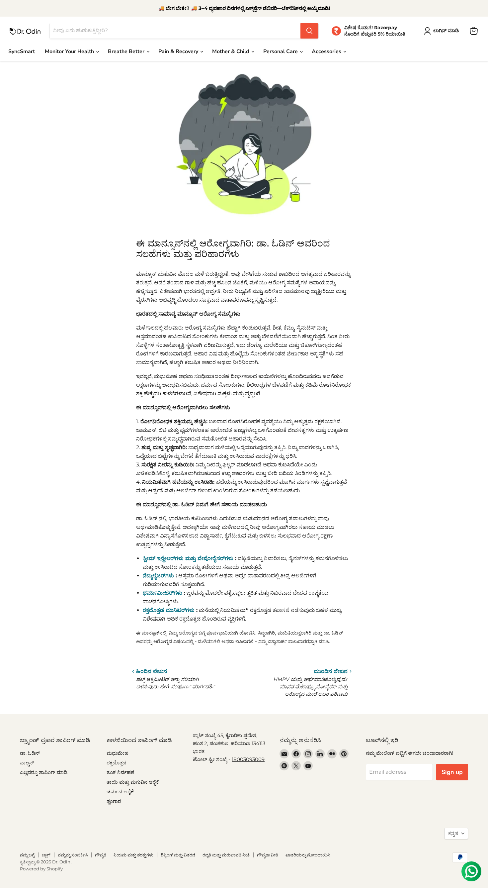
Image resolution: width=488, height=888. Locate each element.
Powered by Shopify (41, 868)
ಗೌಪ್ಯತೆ (100, 854)
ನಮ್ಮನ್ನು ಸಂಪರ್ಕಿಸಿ (73, 854)
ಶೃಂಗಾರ (114, 801)
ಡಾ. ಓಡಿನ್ (30, 753)
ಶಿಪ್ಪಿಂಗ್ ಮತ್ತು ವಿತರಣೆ (178, 854)
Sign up (452, 772)
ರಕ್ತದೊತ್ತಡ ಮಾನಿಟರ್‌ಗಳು (169, 610)
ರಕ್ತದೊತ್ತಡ (116, 762)
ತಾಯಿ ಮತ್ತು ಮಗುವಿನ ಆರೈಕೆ (133, 782)
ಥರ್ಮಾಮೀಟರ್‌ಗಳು (162, 593)
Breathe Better (127, 51)
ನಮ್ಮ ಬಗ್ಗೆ (27, 854)
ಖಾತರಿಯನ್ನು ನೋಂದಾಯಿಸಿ (307, 854)
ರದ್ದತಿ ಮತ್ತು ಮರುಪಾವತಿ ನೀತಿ (226, 854)
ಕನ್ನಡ (453, 834)
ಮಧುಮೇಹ (117, 753)
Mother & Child (231, 51)
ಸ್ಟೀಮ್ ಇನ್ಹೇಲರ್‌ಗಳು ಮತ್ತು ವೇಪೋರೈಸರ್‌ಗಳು (188, 558)
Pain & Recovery (179, 51)
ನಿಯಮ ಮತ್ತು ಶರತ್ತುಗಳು (133, 854)
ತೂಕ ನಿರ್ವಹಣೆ (120, 772)
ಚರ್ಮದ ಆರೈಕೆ (120, 791)
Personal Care (281, 51)
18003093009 (248, 759)
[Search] (309, 31)
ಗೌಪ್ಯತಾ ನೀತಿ (267, 854)
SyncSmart (21, 51)
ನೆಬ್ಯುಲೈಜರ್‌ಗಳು (158, 575)
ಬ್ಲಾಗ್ (46, 854)
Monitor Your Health (70, 51)
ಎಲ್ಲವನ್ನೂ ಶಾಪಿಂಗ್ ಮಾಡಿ (43, 772)
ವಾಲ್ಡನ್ (27, 762)
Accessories (327, 51)
